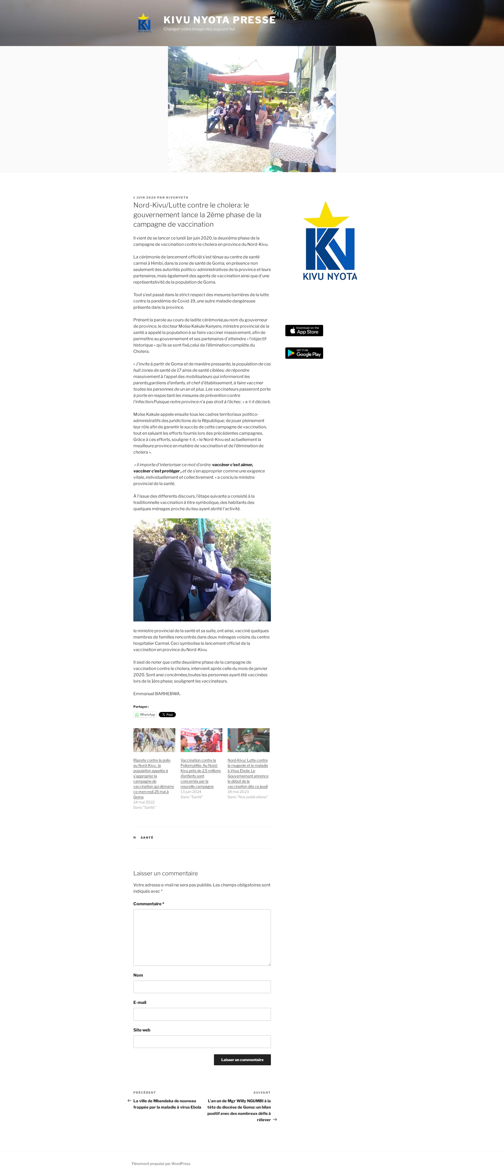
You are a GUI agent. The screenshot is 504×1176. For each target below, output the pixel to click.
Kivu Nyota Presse (220, 20)
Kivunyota (177, 197)
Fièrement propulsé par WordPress (161, 1163)
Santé (147, 837)
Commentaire (148, 903)
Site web (141, 1030)
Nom (138, 975)
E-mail (139, 1002)
